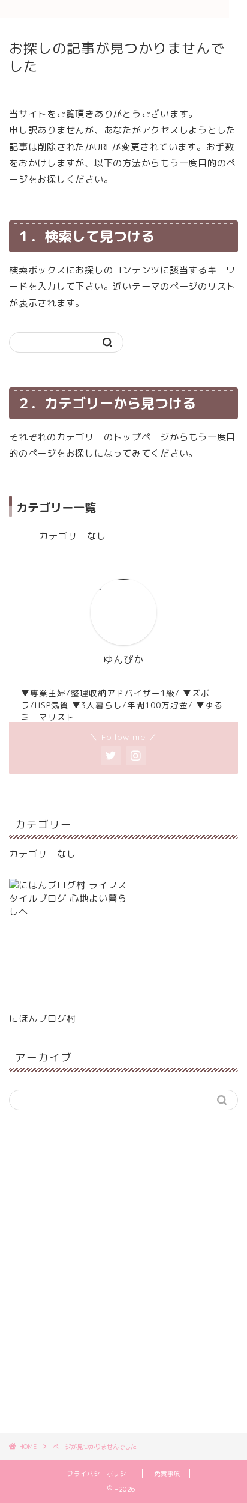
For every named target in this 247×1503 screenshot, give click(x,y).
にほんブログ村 (42, 1018)
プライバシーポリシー (100, 1473)
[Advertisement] (123, 1278)
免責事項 (167, 1473)
